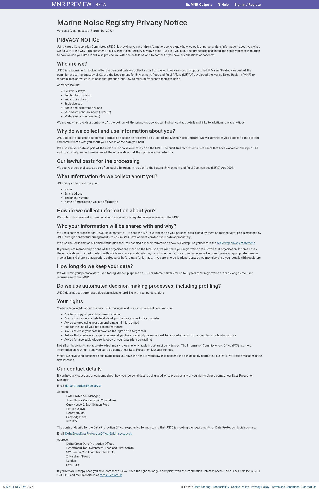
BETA (100, 4)
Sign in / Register (248, 5)
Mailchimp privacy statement (236, 243)
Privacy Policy (260, 487)
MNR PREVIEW (71, 4)
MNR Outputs (201, 5)
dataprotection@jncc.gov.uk (83, 386)
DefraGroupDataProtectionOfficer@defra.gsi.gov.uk (98, 433)
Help (225, 5)
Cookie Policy (240, 487)
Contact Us (308, 487)
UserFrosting (202, 487)
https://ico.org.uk (111, 475)
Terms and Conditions (285, 487)
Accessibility (220, 487)
